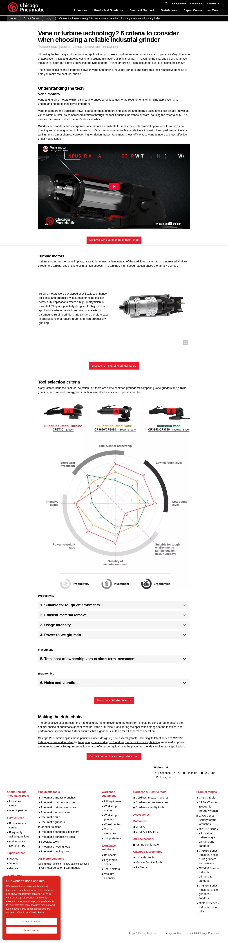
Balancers (110, 855)
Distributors (169, 10)
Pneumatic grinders (53, 822)
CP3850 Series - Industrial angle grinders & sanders (209, 892)
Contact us (196, 3)
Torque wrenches (110, 831)
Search (166, 4)
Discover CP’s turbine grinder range (114, 365)
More (215, 10)
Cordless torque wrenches (152, 802)
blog (49, 18)
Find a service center (18, 825)
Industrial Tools (145, 857)
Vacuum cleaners (109, 876)
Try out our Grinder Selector (114, 700)
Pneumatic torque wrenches (58, 802)
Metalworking (92, 46)
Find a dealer (179, 3)
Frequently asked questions (19, 834)
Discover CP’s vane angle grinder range (114, 239)
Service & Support (142, 10)
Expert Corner (193, 10)
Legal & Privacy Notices (142, 933)
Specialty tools (50, 841)
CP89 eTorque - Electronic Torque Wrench (208, 806)
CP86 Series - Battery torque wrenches (207, 820)
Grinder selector (51, 826)
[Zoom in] (151, 307)
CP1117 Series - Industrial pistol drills (209, 907)
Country (211, 3)
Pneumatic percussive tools (58, 836)
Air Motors (142, 867)
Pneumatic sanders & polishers (60, 831)
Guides (13, 868)
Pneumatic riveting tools (55, 846)
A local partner (18, 810)
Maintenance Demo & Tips (17, 843)
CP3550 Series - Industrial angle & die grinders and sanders (209, 857)
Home (12, 18)
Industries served (15, 803)
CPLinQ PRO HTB (147, 831)
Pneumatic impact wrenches (58, 797)
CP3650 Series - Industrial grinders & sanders (209, 874)
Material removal (48, 46)
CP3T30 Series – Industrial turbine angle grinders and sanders (208, 837)
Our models (73, 867)
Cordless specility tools (150, 807)
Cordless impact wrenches (152, 797)
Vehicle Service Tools (149, 862)
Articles (13, 858)
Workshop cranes (110, 808)
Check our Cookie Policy (31, 912)
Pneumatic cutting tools (55, 851)
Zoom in (185, 342)
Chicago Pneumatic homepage (26, 7)
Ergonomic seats (110, 862)
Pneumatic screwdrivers (55, 812)
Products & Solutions (108, 10)
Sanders (65, 46)
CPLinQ (140, 826)
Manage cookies (172, 933)
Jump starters (112, 838)
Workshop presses (110, 817)
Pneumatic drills (50, 817)
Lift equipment (113, 801)
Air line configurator (148, 844)
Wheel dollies (112, 824)
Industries (80, 10)
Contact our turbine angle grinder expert (114, 756)
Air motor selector (52, 867)
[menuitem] (80, 11)
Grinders (77, 46)
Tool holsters (112, 869)
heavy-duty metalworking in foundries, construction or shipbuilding (119, 742)
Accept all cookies (31, 921)
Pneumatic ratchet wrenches (58, 807)
